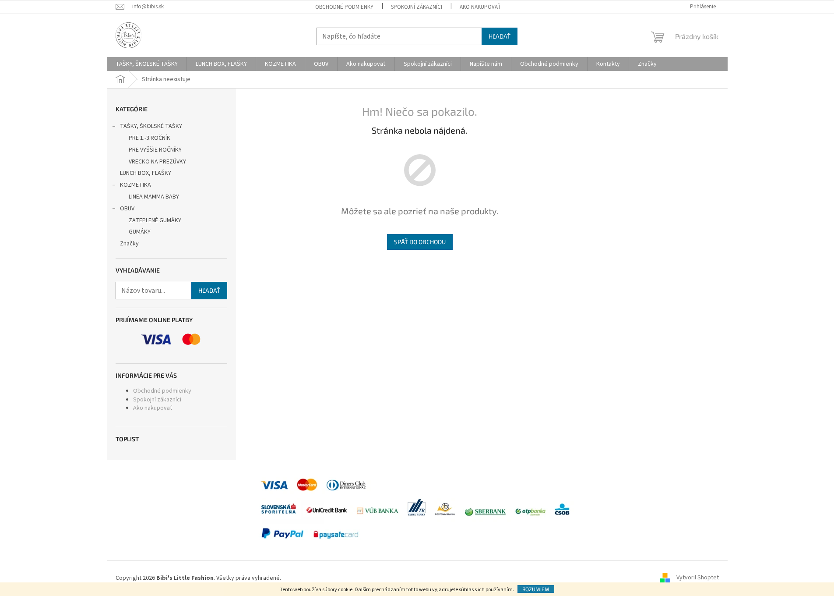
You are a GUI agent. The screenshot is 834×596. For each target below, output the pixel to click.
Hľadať (499, 36)
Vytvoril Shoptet (697, 578)
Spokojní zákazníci (416, 7)
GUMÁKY (140, 231)
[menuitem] (147, 64)
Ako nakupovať (480, 7)
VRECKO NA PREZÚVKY (157, 161)
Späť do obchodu (420, 241)
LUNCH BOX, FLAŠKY (145, 173)
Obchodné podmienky (344, 7)
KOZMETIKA (135, 185)
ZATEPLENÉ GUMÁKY (155, 220)
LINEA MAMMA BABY (154, 196)
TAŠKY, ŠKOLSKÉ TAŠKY (151, 126)
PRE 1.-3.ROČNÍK (149, 138)
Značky (129, 243)
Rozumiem (535, 589)
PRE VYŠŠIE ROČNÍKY (155, 149)
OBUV (127, 208)
